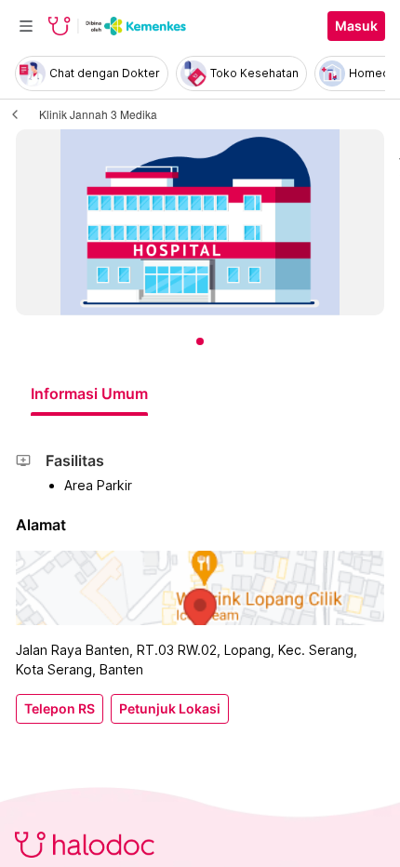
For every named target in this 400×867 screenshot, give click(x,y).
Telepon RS (59, 708)
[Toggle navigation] (26, 26)
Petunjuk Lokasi (169, 708)
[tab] (89, 393)
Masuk (356, 26)
